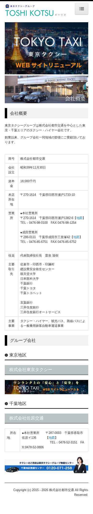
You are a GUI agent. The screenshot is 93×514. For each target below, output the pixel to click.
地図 (79, 218)
